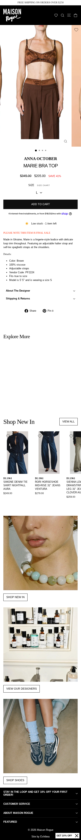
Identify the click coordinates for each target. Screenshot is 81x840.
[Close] (76, 835)
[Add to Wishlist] (76, 29)
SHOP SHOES (15, 780)
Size (39, 185)
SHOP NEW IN (15, 597)
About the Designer (18, 290)
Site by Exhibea (40, 836)
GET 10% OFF (64, 835)
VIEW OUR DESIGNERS (21, 688)
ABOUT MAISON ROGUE (18, 812)
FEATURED (10, 821)
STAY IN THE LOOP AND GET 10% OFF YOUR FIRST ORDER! (35, 793)
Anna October (40, 158)
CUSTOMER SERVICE (16, 803)
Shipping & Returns (18, 298)
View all (68, 421)
